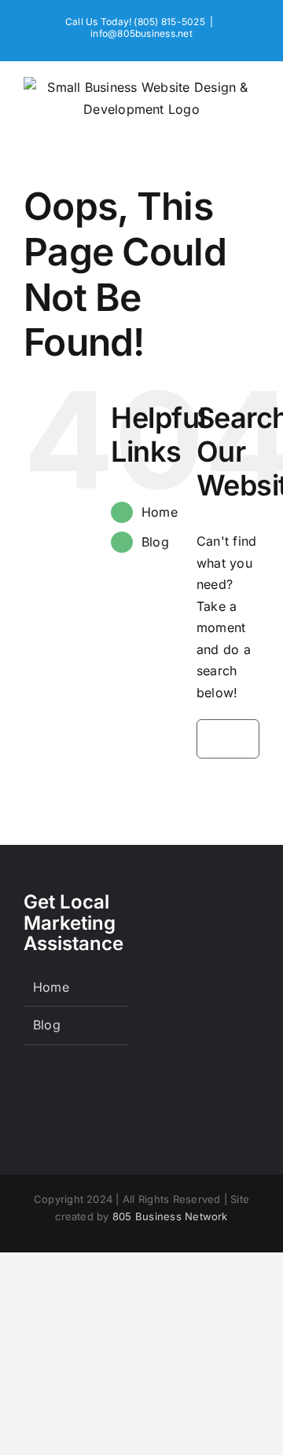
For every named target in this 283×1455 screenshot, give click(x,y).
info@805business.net (141, 33)
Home (160, 512)
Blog (155, 542)
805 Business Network (170, 1216)
